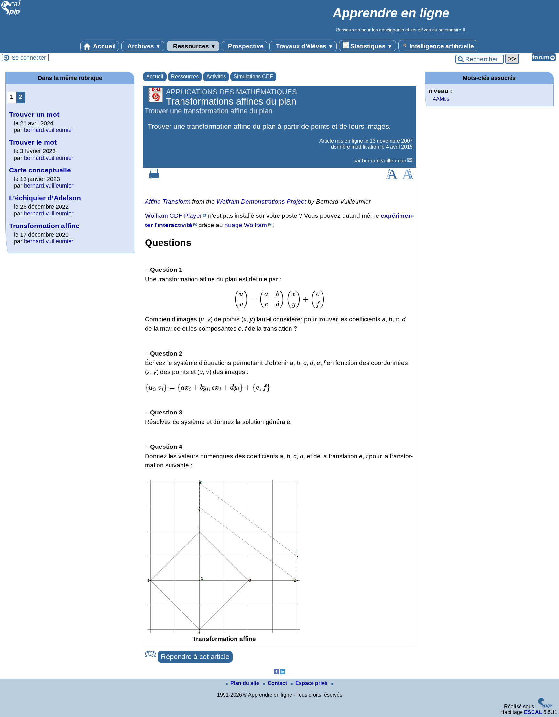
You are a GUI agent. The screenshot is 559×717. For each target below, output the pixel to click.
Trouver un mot (34, 114)
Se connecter (29, 57)
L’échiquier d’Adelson (45, 198)
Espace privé (312, 683)
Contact (278, 683)
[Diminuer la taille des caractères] (407, 177)
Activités (216, 76)
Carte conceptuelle (40, 170)
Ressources (193, 46)
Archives (143, 46)
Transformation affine (44, 225)
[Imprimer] (154, 177)
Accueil (103, 46)
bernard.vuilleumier (384, 160)
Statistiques (370, 46)
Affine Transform (168, 201)
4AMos (441, 99)
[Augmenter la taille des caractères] (391, 177)
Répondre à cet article (195, 657)
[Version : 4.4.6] (544, 706)
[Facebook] (276, 672)
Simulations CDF (253, 76)
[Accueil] (11, 14)
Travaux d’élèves (303, 46)
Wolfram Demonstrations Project (261, 201)
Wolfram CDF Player (173, 215)
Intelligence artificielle (441, 46)
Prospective (245, 46)
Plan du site (245, 683)
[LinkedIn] (282, 672)
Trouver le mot (33, 142)
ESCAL (533, 712)
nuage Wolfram (246, 225)
